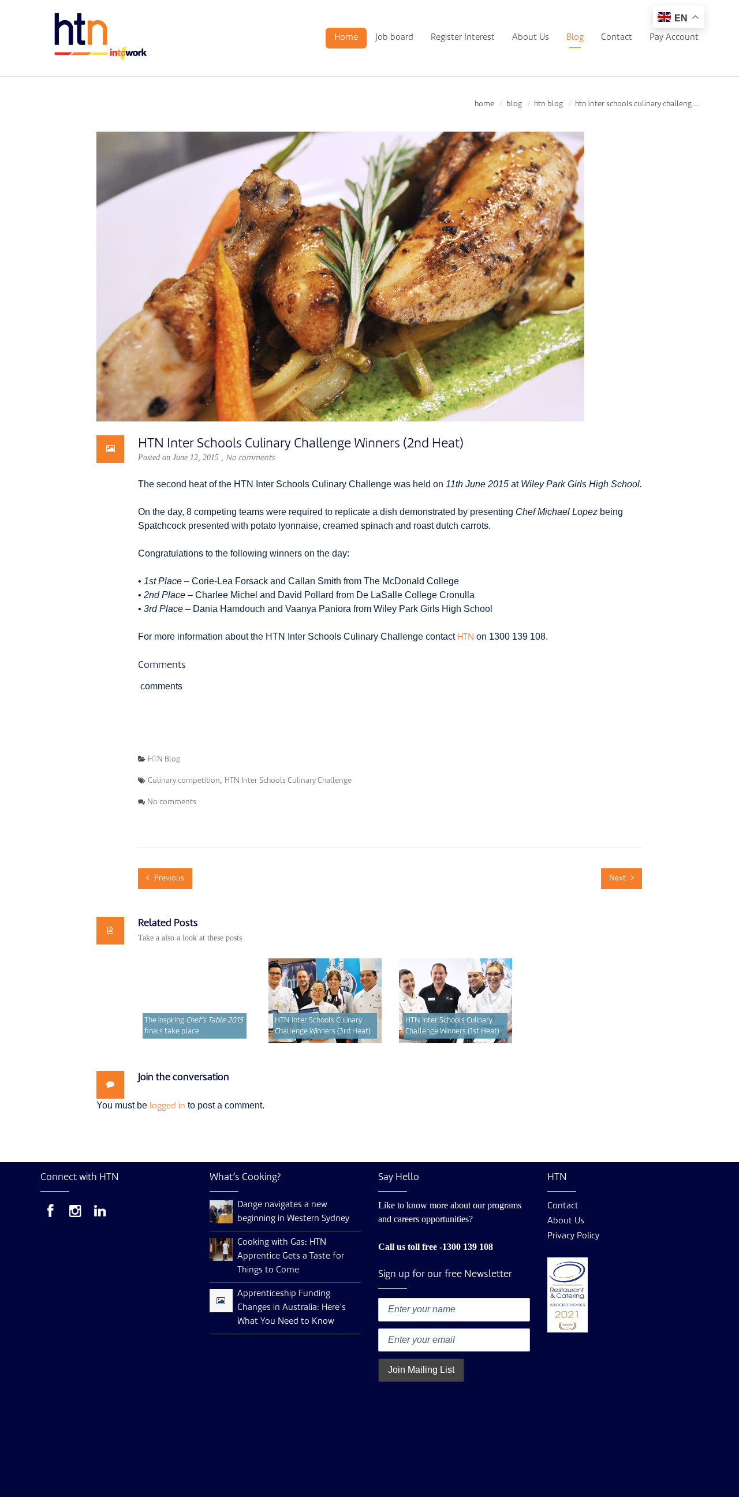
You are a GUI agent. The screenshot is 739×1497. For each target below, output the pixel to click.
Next (618, 878)
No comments (250, 458)
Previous (168, 878)
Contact (616, 37)
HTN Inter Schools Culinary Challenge (288, 781)
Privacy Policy (573, 1236)
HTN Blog (548, 104)
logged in (167, 1106)
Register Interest (463, 37)
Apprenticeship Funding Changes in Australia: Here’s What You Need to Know (291, 1308)
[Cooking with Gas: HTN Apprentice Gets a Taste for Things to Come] (221, 1249)
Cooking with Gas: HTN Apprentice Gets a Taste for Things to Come (290, 1256)
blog (514, 104)
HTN (465, 637)
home (484, 104)
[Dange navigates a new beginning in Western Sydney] (221, 1212)
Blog (575, 37)
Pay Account (674, 37)
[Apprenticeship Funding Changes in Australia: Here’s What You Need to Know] (221, 1301)
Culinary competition (184, 781)
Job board (394, 37)
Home (346, 37)
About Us (530, 37)
